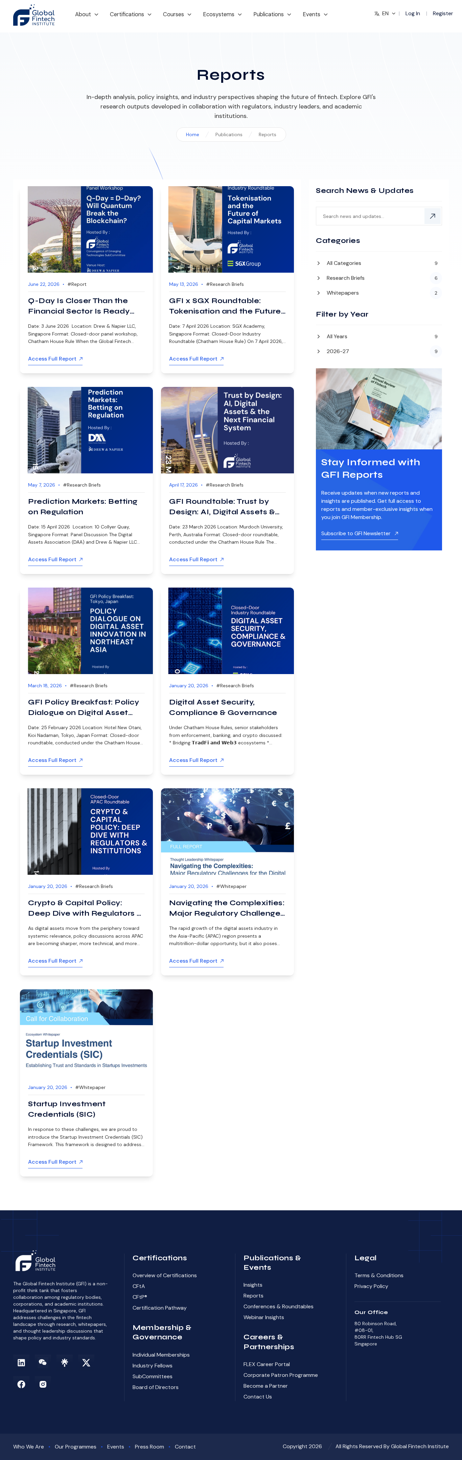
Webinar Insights (264, 1317)
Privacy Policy (371, 1286)
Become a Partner (266, 1385)
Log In (413, 13)
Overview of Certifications (165, 1275)
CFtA (139, 1286)
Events (115, 1446)
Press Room (149, 1446)
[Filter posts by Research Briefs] (379, 278)
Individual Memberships (161, 1354)
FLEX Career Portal (267, 1364)
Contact (185, 1446)
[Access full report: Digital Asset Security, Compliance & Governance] (227, 631)
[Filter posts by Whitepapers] (379, 292)
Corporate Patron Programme (281, 1375)
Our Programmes (75, 1446)
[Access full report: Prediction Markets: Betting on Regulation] (86, 430)
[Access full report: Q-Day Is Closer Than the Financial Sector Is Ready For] (86, 229)
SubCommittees (152, 1376)
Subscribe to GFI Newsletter (356, 533)
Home (192, 134)
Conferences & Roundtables (279, 1306)
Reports (253, 1295)
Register (443, 13)
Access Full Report (52, 358)
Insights (253, 1284)
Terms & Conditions (378, 1275)
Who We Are (28, 1446)
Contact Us (258, 1396)
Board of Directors (156, 1387)
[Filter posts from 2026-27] (379, 350)
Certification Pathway (160, 1307)
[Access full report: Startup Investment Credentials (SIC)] (86, 1032)
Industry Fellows (152, 1365)
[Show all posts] (379, 264)
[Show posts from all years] (379, 337)
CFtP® (140, 1297)
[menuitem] (87, 17)
